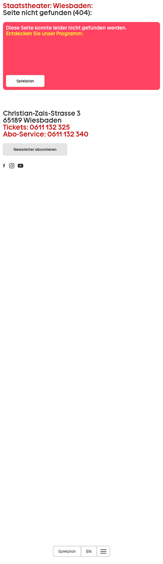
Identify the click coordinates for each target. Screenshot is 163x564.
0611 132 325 (50, 127)
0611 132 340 (67, 134)
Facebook (4, 166)
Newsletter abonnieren (35, 149)
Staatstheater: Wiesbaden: (48, 5)
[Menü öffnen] (103, 551)
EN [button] (89, 551)
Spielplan (67, 551)
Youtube (20, 166)
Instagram (12, 165)
